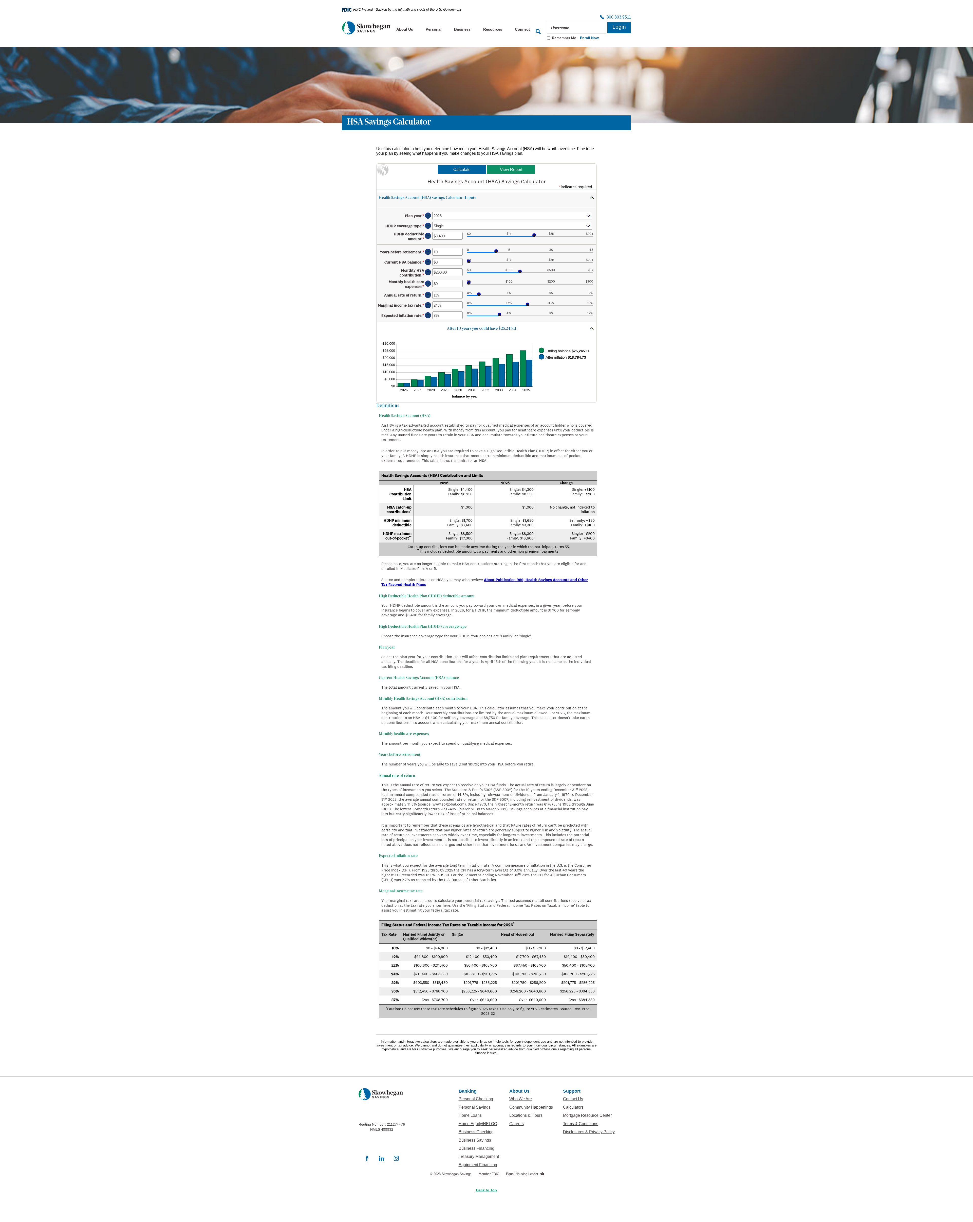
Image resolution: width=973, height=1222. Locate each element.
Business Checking (479, 1131)
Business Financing (479, 1148)
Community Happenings (531, 1107)
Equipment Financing (479, 1164)
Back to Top (486, 1190)
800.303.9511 (617, 17)
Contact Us (573, 1099)
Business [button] (462, 29)
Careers (531, 1123)
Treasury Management (479, 1156)
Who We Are (531, 1098)
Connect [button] (522, 29)
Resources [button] (492, 29)
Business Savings (479, 1140)
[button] (486, 199)
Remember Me (564, 38)
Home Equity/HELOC (479, 1123)
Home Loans (470, 1115)
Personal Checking (479, 1098)
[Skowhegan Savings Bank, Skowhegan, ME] (366, 28)
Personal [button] (433, 29)
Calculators (589, 1107)
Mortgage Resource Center (589, 1115)
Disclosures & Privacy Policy (589, 1131)
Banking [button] (468, 1091)
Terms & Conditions (589, 1123)
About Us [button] (404, 29)
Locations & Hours (531, 1115)
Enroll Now (589, 38)
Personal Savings (479, 1107)
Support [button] (572, 1091)
